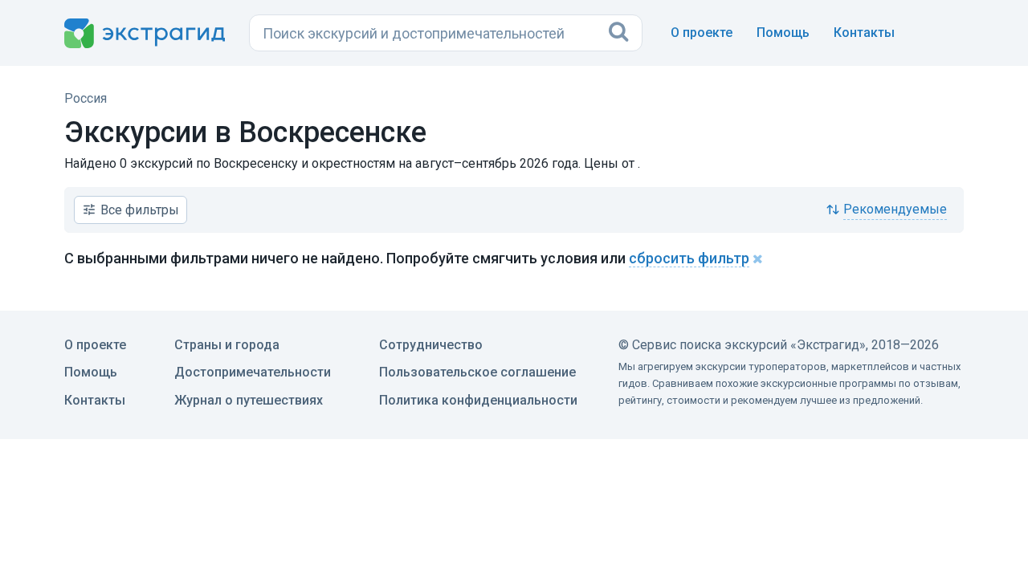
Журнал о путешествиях (248, 400)
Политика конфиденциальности (478, 400)
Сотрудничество (431, 344)
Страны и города (226, 344)
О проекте (701, 32)
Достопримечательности (252, 372)
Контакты (864, 32)
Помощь (783, 32)
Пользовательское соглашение (477, 372)
